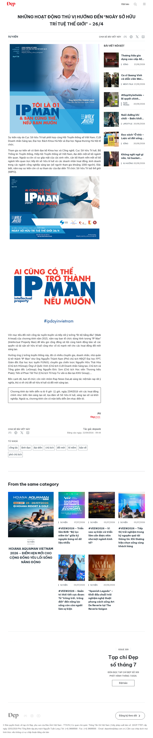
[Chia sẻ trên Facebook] (125, 37)
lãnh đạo (25, 447)
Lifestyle (127, 124)
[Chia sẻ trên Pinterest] (131, 37)
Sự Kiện (13, 36)
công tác (13, 447)
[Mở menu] (144, 4)
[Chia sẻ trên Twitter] (137, 37)
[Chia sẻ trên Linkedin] (143, 37)
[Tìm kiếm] (135, 4)
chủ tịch (50, 447)
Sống (125, 64)
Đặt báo (125, 4)
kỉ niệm (72, 447)
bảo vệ (83, 447)
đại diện (38, 447)
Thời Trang (126, 104)
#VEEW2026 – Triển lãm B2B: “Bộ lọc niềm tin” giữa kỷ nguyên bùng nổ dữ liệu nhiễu (71, 535)
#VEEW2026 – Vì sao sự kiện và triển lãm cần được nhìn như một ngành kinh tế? (100, 535)
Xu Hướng (128, 163)
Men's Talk (128, 84)
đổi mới (61, 447)
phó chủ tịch (15, 454)
